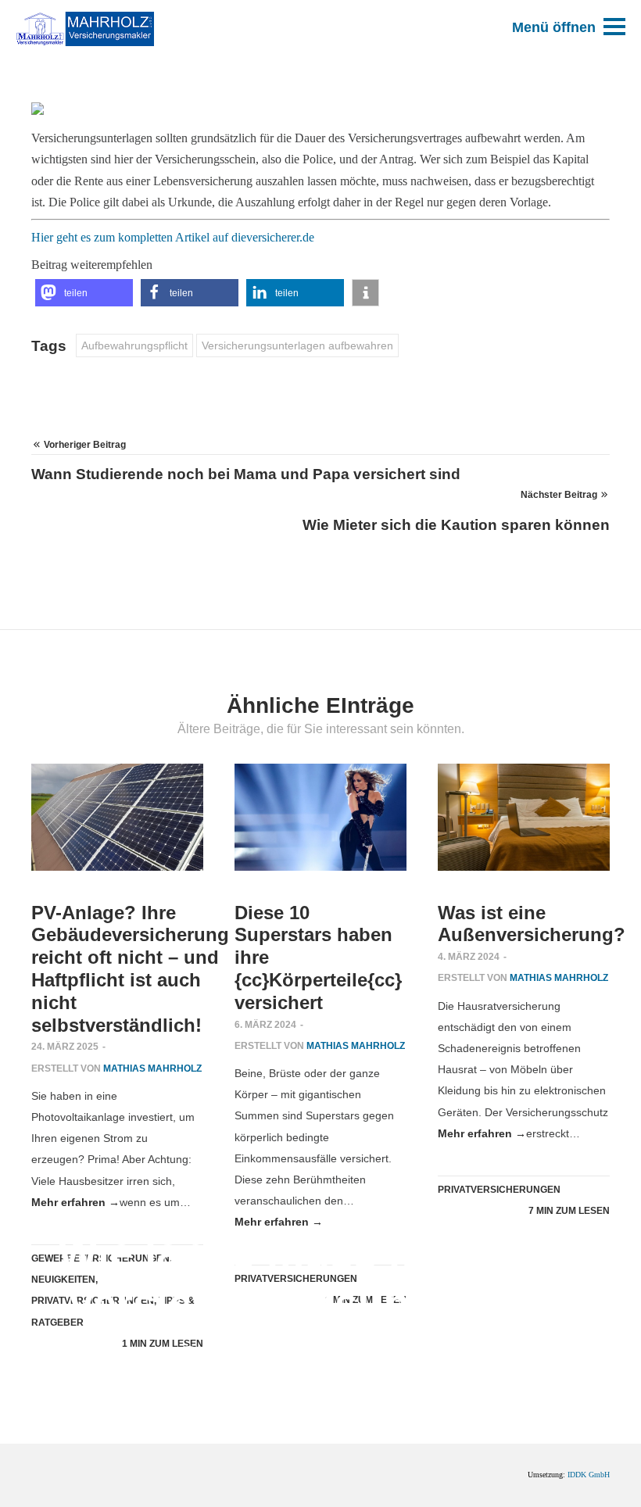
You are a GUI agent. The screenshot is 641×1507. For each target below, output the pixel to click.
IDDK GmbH (589, 1474)
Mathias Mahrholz (496, 1393)
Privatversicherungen (271, 1393)
